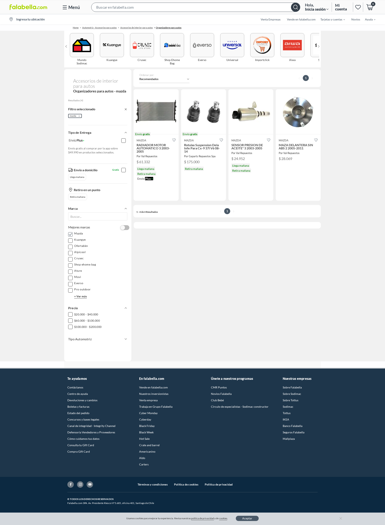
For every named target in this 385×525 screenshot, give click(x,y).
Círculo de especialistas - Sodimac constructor (239, 406)
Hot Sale (144, 438)
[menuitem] (330, 19)
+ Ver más (80, 296)
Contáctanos (75, 387)
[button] (195, 7)
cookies (223, 518)
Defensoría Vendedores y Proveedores (91, 432)
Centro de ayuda (77, 393)
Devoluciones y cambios (82, 400)
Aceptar (247, 518)
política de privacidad (202, 518)
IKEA (286, 419)
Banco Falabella (292, 426)
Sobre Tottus (290, 400)
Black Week (146, 432)
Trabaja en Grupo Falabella (155, 406)
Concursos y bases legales (83, 419)
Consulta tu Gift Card (80, 445)
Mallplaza (289, 438)
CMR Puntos (219, 387)
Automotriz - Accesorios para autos (99, 27)
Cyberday (145, 419)
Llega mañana (77, 176)
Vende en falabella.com (153, 387)
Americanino (147, 451)
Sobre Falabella (292, 387)
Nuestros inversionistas (153, 393)
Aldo (142, 458)
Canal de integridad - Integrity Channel (91, 426)
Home (76, 27)
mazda (73, 116)
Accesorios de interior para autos (136, 27)
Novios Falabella (221, 393)
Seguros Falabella (293, 432)
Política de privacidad (219, 484)
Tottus (287, 413)
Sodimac (288, 406)
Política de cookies (186, 484)
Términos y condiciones (153, 484)
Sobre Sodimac (292, 393)
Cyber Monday (148, 413)
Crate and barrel (149, 445)
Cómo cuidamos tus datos (83, 438)
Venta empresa (148, 400)
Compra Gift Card (78, 451)
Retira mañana (77, 196)
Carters (144, 464)
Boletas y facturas (78, 406)
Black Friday (147, 426)
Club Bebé (217, 400)
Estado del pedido (78, 413)
